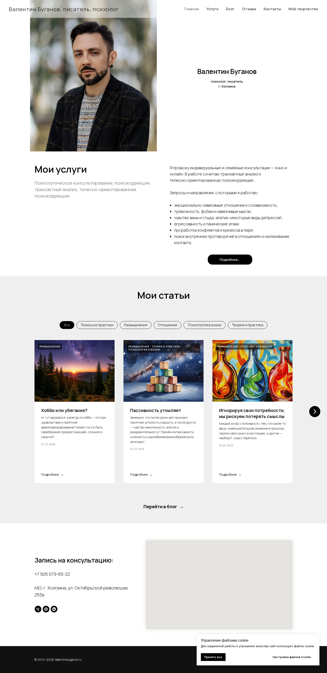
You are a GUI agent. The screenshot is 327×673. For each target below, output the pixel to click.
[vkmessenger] (54, 609)
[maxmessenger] (46, 609)
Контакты (272, 8)
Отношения (167, 324)
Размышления (135, 324)
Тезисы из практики (97, 324)
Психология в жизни (204, 324)
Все (67, 324)
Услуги (212, 8)
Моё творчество (303, 8)
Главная (191, 8)
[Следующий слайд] (314, 411)
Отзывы (249, 8)
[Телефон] (38, 609)
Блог (230, 8)
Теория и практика (247, 324)
